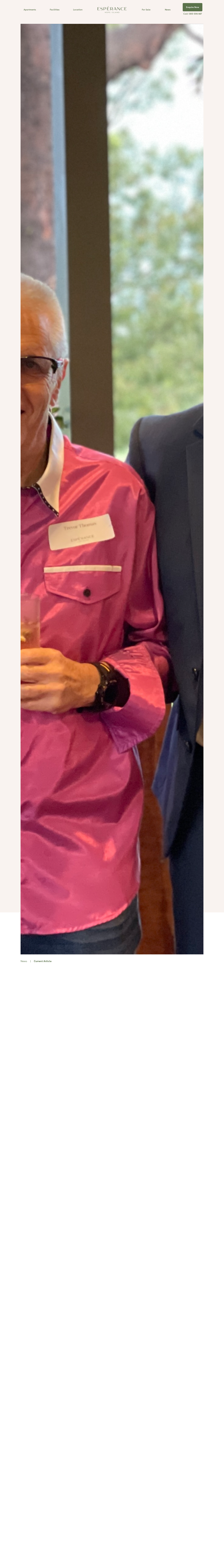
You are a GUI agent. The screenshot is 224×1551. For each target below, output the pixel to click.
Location (77, 9)
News (24, 961)
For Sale (146, 9)
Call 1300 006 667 (192, 14)
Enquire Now (192, 7)
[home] (112, 9)
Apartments (30, 9)
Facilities (54, 9)
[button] (168, 9)
